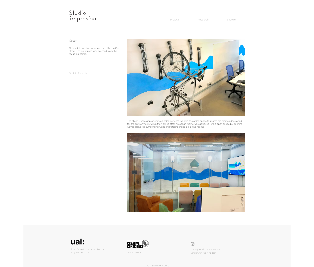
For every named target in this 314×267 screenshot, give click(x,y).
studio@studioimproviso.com (205, 249)
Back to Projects (78, 73)
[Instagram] (192, 244)
